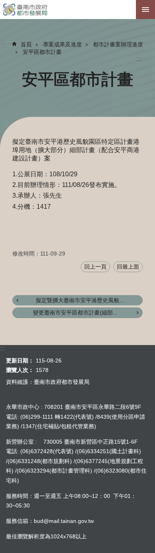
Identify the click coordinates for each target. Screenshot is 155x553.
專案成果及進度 (62, 44)
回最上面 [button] (128, 266)
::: (139, 58)
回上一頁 (95, 266)
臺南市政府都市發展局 (77, 9)
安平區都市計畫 (42, 52)
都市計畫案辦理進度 (118, 44)
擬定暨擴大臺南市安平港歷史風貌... (80, 300)
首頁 (26, 44)
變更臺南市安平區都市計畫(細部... (75, 312)
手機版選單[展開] (145, 9)
